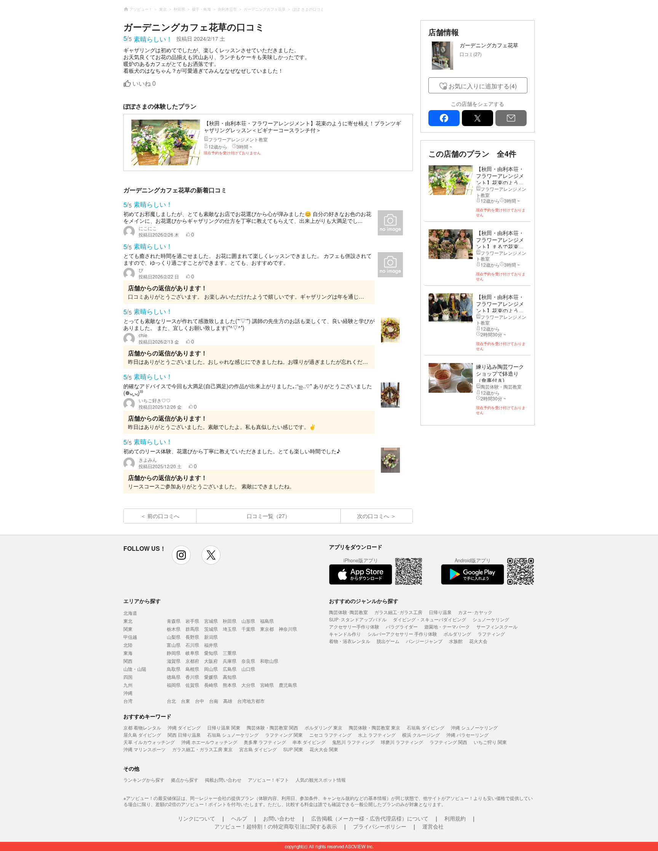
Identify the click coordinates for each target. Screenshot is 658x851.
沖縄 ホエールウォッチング (209, 742)
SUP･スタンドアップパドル (357, 619)
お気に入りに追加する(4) (483, 86)
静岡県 (173, 652)
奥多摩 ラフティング (265, 742)
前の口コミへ (163, 516)
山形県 (248, 620)
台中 (199, 700)
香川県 (192, 676)
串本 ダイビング (309, 742)
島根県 (192, 668)
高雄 (227, 700)
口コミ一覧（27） (268, 516)
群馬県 (192, 628)
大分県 (248, 684)
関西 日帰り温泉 (184, 734)
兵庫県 (229, 660)
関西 (128, 660)
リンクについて (196, 818)
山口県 (248, 668)
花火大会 (478, 641)
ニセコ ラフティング (330, 734)
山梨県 (173, 636)
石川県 (192, 644)
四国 (128, 676)
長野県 (192, 636)
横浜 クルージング (421, 734)
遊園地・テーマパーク (447, 626)
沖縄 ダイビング (184, 727)
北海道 (130, 612)
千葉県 (248, 628)
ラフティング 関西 (448, 742)
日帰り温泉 (440, 612)
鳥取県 (173, 668)
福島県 (267, 620)
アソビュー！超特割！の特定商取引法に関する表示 (275, 826)
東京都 (267, 628)
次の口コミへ (373, 516)
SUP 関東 (293, 749)
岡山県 (211, 668)
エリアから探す (142, 601)
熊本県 (229, 684)
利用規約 (455, 818)
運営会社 (433, 826)
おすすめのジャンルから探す (363, 601)
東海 (128, 652)
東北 (128, 620)
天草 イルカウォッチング (149, 742)
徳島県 (173, 676)
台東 (185, 700)
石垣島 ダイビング (425, 727)
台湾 (128, 700)
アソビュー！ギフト (268, 779)
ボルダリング (457, 633)
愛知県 (211, 652)
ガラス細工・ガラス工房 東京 (202, 749)
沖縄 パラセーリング (467, 734)
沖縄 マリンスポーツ (144, 749)
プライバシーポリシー (379, 826)
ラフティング (491, 633)
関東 (128, 628)
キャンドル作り (345, 633)
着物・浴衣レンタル (349, 641)
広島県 (229, 668)
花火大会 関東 (324, 749)
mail (511, 118)
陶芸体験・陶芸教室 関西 (272, 727)
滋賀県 (173, 660)
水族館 (456, 641)
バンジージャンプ (424, 641)
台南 (213, 700)
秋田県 (229, 620)
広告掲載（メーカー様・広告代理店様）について (369, 818)
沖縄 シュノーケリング (474, 727)
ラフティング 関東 (284, 734)
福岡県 (173, 684)
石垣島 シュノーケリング (233, 734)
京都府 (192, 660)
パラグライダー (402, 626)
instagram (181, 555)
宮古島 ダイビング (258, 749)
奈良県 (248, 660)
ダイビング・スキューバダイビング (429, 619)
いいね (144, 83)
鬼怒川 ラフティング (353, 742)
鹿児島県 (288, 684)
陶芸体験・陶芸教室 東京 (374, 727)
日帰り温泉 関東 (223, 727)
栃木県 (173, 628)
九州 (128, 684)
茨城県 (211, 628)
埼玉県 (229, 628)
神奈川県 (288, 628)
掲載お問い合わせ (223, 779)
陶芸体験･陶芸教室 (348, 612)
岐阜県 (192, 652)
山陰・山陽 (134, 668)
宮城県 (211, 620)
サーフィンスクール (496, 626)
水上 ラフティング (377, 734)
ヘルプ (239, 818)
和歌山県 (269, 660)
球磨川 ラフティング (402, 742)
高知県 (229, 676)
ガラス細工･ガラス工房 (398, 612)
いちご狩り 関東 (490, 742)
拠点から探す (184, 779)
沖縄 (128, 692)
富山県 (173, 644)
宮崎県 (267, 684)
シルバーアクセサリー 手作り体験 (402, 633)
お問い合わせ (279, 818)
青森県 (173, 620)
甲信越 (130, 636)
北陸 (128, 644)
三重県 (229, 652)
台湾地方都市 (251, 700)
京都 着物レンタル (142, 727)
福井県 (211, 644)
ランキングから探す (143, 779)
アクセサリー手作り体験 (354, 626)
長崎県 (211, 684)
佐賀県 (192, 684)
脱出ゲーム (388, 641)
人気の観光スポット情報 (320, 779)
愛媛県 (211, 676)
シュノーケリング (491, 619)
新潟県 (211, 636)
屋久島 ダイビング (142, 734)
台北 (171, 700)
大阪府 (211, 660)
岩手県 (192, 620)
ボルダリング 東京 (323, 727)
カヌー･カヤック (475, 612)
